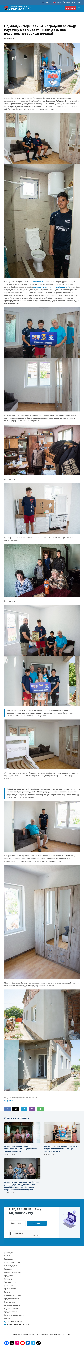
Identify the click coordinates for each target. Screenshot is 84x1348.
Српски (48, 2)
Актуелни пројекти (12, 1305)
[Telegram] (24, 1109)
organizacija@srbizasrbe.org (17, 1324)
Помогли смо (9, 1302)
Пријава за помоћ (11, 1299)
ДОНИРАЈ (71, 8)
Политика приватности (14, 1315)
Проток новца (10, 1289)
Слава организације (12, 1272)
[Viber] (32, 1109)
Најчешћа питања (11, 1308)
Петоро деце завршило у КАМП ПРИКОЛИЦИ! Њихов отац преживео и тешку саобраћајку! (20, 1148)
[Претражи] (79, 2)
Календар (8, 1279)
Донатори (8, 1285)
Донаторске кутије (12, 1262)
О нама (7, 1256)
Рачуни (7, 1292)
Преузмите (8, 1100)
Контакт (7, 1318)
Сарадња (8, 1269)
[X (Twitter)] (15, 1109)
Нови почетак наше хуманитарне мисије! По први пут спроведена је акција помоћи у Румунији (62, 1148)
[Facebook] (7, 1109)
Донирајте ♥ (9, 1252)
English (59, 2)
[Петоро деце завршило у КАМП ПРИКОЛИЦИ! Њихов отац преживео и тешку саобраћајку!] (22, 1132)
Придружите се (10, 1312)
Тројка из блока (10, 1282)
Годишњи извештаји (12, 1295)
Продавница (9, 1275)
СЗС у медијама (10, 1266)
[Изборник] (79, 8)
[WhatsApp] (40, 1109)
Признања (8, 1259)
